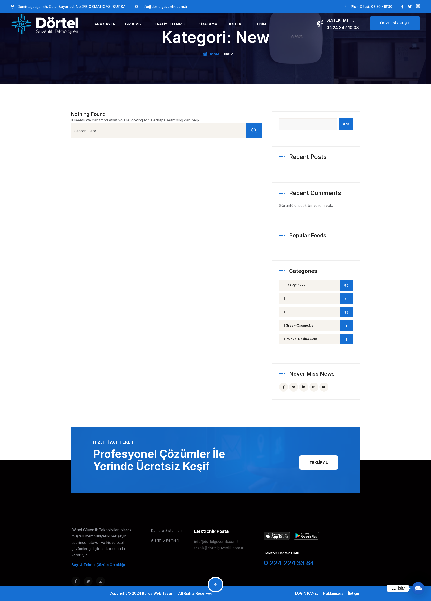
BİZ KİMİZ (133, 24)
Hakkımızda (333, 593)
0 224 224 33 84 (289, 563)
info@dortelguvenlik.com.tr (164, 6)
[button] (418, 588)
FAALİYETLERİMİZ (170, 24)
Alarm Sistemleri (165, 540)
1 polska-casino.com (315, 339)
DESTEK (234, 24)
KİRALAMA (207, 24)
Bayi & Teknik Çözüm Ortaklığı (98, 564)
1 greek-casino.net (315, 326)
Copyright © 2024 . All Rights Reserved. (161, 593)
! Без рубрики (316, 285)
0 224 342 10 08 (342, 27)
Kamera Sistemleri (166, 530)
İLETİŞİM (258, 24)
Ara (346, 124)
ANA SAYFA (104, 24)
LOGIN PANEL (307, 593)
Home (213, 54)
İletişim (354, 593)
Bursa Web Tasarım (159, 593)
